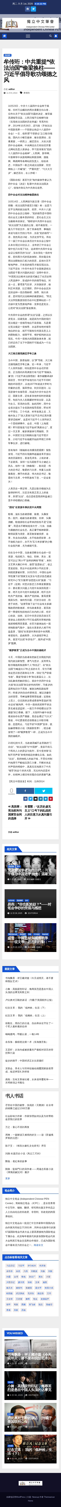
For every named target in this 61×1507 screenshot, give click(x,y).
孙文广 (32, 1277)
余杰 (18, 1271)
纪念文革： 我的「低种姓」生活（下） (26, 1008)
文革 (37, 1282)
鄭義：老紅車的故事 (16, 1161)
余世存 (9, 1271)
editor (11, 89)
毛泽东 (31, 1293)
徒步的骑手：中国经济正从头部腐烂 (24, 1060)
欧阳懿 (9, 1293)
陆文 (41, 1304)
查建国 (29, 1288)
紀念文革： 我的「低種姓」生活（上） (26, 1015)
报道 (29, 934)
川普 (48, 1277)
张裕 (30, 1282)
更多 (7, 1178)
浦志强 (40, 1293)
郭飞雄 (32, 1304)
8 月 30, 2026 (16, 1395)
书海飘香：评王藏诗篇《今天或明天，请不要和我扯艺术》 (29, 1356)
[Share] (25, 791)
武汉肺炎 (20, 1293)
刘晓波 (34, 1271)
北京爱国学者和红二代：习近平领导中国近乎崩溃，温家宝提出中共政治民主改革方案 (29, 874)
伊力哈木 (32, 1265)
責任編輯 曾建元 (33, 879)
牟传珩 (27, 93)
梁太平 (38, 1288)
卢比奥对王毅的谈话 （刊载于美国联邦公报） (29, 1000)
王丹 (49, 1293)
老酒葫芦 (45, 1299)
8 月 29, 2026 (16, 1427)
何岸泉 (42, 1265)
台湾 (16, 1277)
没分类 (10, 1350)
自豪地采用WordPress (16, 1497)
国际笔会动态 (12, 934)
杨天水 (9, 1288)
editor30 (33, 1363)
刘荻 (50, 1271)
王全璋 (9, 1299)
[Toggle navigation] (28, 35)
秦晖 (28, 1299)
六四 (26, 1271)
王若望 (19, 1299)
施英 (45, 1282)
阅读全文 (38, 1245)
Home (30, 1501)
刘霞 (8, 1277)
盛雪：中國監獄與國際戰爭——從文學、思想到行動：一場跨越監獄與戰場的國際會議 (29, 941)
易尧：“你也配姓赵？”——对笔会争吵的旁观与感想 (29, 906)
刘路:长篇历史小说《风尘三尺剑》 (23, 1153)
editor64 (32, 913)
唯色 (23, 1277)
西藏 (23, 1304)
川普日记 (10, 1282)
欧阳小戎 (49, 1288)
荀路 (16, 1304)
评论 (18, 866)
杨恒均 (19, 1288)
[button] (50, 36)
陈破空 (49, 1304)
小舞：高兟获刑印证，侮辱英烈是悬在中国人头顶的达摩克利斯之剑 (29, 1389)
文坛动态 (37, 934)
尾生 (41, 1277)
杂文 (26, 900)
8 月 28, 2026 (16, 1459)
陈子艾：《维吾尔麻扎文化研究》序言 (25, 1146)
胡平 (8, 1304)
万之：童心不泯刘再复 (17, 1127)
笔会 (35, 1299)
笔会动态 (45, 934)
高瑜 (23, 1310)
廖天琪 (21, 1282)
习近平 (21, 1265)
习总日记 (10, 1265)
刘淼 (43, 1271)
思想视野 (8, 55)
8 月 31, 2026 (16, 1363)
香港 (8, 1310)
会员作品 (11, 900)
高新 (16, 1310)
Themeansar (49, 1497)
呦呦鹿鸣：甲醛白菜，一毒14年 (22, 1034)
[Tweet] (44, 791)
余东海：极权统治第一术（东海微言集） (27, 1042)
